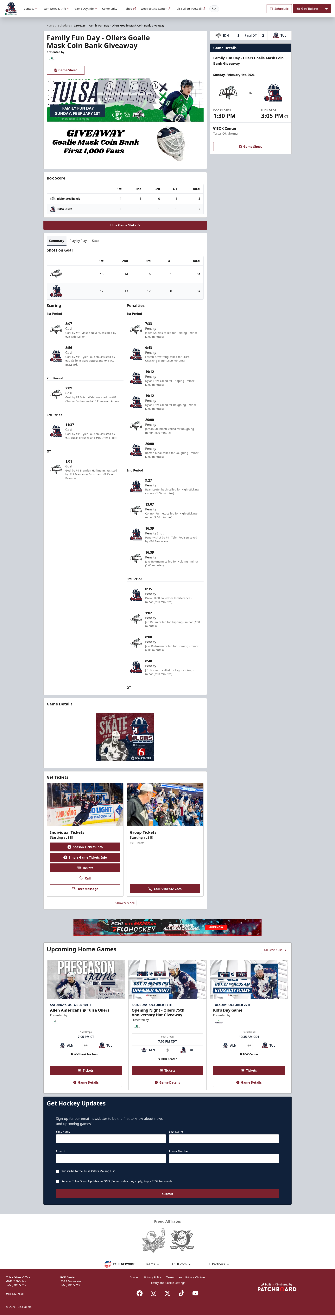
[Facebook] (139, 1293)
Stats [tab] (95, 241)
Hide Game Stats (123, 225)
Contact (29, 8)
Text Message (88, 889)
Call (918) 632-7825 (168, 889)
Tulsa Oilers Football (188, 8)
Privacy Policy (152, 1277)
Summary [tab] (56, 241)
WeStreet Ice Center (154, 8)
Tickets (87, 868)
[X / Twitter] (167, 1293)
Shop (129, 8)
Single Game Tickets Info (88, 857)
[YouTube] (195, 1293)
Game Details (88, 1082)
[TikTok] (181, 1293)
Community (109, 8)
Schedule (281, 9)
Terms (170, 1277)
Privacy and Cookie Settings (167, 1283)
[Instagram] (153, 1293)
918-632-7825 (15, 1293)
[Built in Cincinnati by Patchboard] (277, 1287)
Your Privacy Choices (192, 1277)
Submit (167, 1194)
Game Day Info (84, 8)
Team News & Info (54, 8)
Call (88, 878)
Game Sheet (67, 70)
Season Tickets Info (88, 847)
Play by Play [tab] (78, 241)
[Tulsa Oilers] (11, 9)
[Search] (214, 8)
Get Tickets (309, 9)
